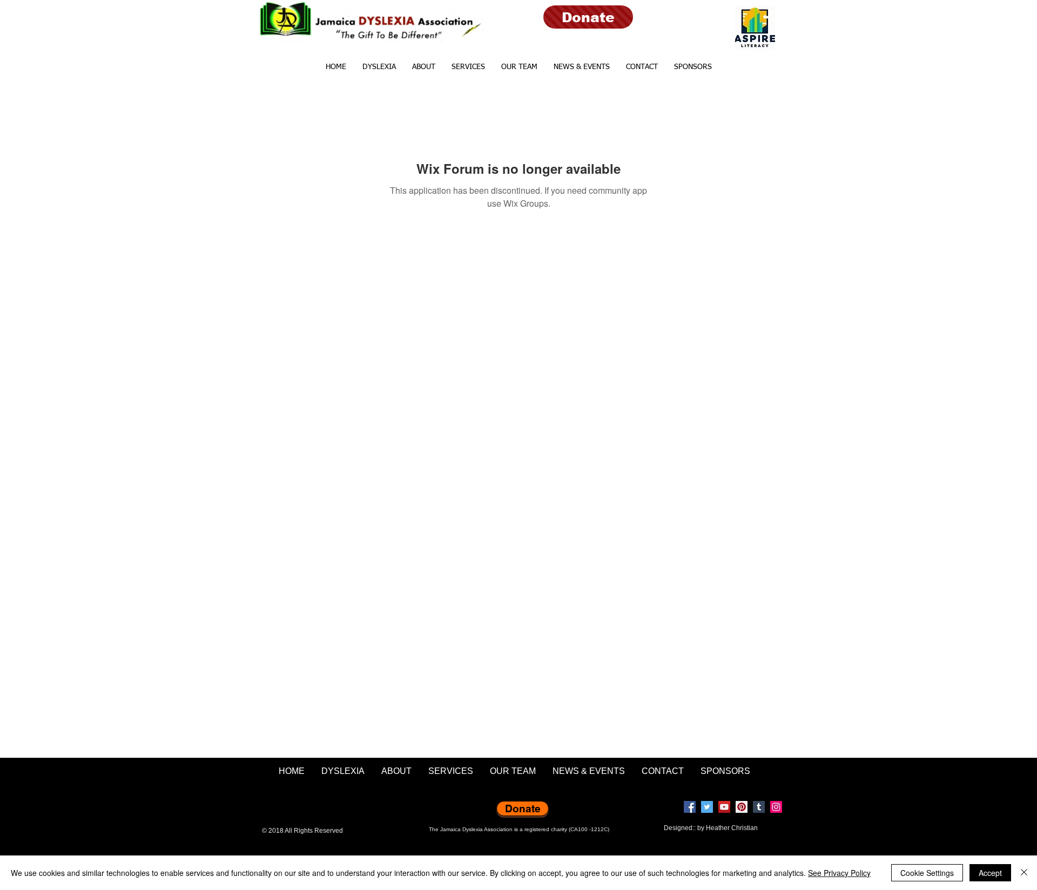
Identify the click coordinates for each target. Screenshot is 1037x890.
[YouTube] (724, 807)
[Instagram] (776, 807)
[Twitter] (707, 807)
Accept (990, 872)
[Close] (1024, 872)
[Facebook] (690, 807)
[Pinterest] (742, 807)
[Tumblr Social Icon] (759, 807)
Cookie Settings (927, 872)
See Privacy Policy (839, 872)
